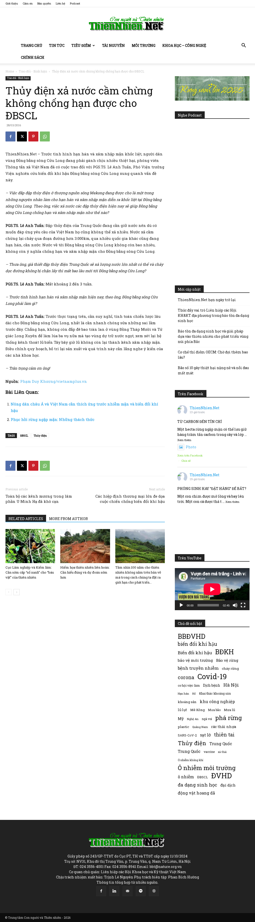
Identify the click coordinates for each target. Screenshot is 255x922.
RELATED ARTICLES (25, 518)
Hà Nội (231, 685)
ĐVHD (221, 775)
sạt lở (205, 734)
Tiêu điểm (81, 45)
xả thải (222, 752)
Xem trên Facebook (190, 455)
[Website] (154, 891)
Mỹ (181, 718)
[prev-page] (8, 592)
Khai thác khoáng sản (215, 693)
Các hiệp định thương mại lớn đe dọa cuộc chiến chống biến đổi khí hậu (130, 499)
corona (186, 677)
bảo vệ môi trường (195, 660)
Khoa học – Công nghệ (184, 45)
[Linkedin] (114, 891)
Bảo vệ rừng (227, 660)
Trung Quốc (189, 751)
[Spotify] (141, 891)
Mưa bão (214, 710)
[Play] (181, 605)
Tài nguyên (113, 45)
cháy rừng (230, 668)
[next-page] (16, 592)
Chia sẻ (186, 460)
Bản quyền (44, 3)
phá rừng (228, 717)
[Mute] (235, 605)
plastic (183, 726)
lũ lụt (182, 709)
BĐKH (224, 651)
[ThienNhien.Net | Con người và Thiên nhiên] (127, 23)
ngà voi (207, 719)
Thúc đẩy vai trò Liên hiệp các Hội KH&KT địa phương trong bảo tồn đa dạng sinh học (213, 315)
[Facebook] (10, 136)
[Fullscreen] (243, 605)
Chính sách (32, 57)
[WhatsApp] (45, 136)
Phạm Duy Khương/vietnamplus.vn (53, 381)
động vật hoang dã (196, 792)
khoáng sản (187, 702)
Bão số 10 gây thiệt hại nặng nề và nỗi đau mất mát (213, 370)
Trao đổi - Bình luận (33, 71)
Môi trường (143, 45)
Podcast (75, 3)
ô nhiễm (186, 776)
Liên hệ (60, 3)
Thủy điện (40, 435)
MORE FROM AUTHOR (68, 518)
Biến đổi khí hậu (195, 652)
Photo (191, 447)
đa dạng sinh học (197, 785)
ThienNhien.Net (204, 407)
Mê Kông (197, 710)
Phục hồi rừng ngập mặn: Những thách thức (52, 419)
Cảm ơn (28, 3)
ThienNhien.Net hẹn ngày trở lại (207, 299)
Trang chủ (31, 45)
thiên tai (224, 734)
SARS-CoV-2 (187, 735)
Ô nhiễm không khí (190, 760)
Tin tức (56, 45)
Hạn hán (183, 693)
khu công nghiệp (217, 701)
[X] (22, 136)
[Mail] (127, 891)
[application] (212, 589)
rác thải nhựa (223, 726)
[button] (244, 46)
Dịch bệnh (211, 685)
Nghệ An (192, 719)
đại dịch (228, 785)
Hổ (194, 693)
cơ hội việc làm (189, 685)
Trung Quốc (220, 743)
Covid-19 (212, 676)
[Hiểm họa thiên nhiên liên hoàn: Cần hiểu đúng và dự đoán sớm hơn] (85, 546)
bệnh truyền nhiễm (198, 668)
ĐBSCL (24, 435)
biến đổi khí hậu (197, 644)
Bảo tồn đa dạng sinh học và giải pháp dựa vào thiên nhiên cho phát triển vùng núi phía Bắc (213, 336)
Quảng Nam (200, 727)
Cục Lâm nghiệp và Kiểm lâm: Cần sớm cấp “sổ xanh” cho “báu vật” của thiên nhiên (29, 572)
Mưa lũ (229, 710)
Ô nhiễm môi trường (207, 767)
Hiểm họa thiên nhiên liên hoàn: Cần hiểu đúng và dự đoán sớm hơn (85, 572)
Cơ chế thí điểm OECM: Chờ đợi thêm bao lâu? (213, 355)
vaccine (209, 752)
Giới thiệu (11, 3)
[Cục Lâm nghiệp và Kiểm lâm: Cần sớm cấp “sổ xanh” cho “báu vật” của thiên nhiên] (30, 546)
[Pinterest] (33, 136)
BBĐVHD (191, 636)
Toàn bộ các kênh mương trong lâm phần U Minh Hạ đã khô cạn (38, 499)
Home (9, 71)
